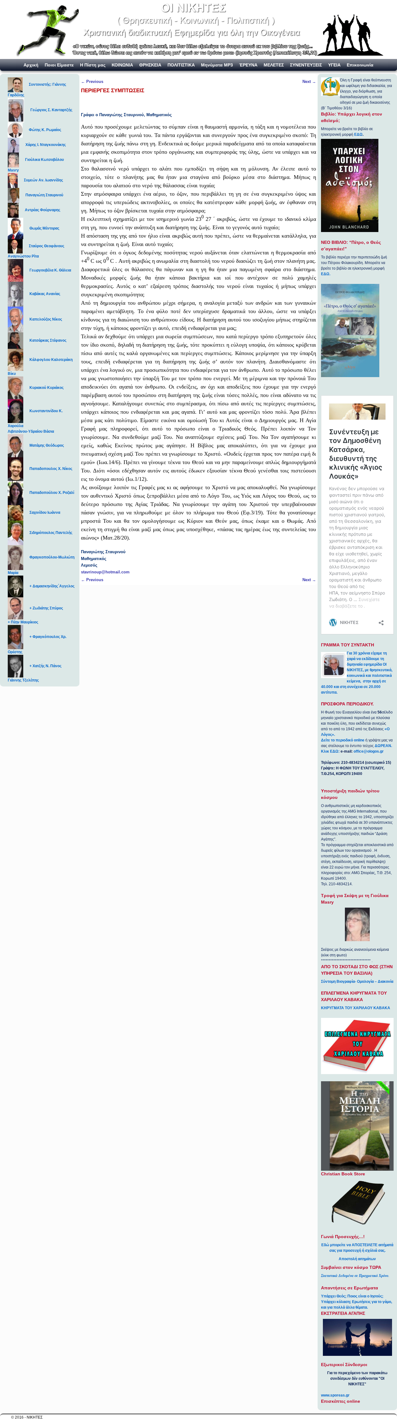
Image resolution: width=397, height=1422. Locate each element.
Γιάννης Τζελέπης (23, 680)
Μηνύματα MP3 (217, 64)
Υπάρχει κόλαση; (336, 1302)
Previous (92, 81)
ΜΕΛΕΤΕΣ (274, 64)
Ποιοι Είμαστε (59, 64)
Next (309, 81)
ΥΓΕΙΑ (334, 64)
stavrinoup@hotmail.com (105, 572)
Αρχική (31, 64)
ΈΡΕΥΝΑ (248, 64)
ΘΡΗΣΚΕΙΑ (150, 64)
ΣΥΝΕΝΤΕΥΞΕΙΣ (306, 64)
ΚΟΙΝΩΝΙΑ (122, 64)
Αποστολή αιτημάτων (357, 1259)
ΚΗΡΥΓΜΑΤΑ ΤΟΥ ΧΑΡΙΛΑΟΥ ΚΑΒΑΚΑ (355, 1008)
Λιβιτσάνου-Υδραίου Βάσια (31, 431)
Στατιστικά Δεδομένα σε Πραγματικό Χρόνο (354, 1276)
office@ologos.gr (369, 751)
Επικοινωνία (360, 64)
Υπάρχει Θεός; (333, 1296)
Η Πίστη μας (92, 64)
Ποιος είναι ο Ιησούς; (365, 1296)
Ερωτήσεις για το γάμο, (372, 1302)
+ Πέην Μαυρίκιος (23, 622)
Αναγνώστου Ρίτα (23, 256)
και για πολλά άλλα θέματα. (344, 1307)
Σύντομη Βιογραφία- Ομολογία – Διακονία (357, 981)
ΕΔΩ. (325, 274)
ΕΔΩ (358, 134)
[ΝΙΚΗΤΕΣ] (198, 29)
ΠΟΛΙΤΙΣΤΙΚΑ (181, 64)
